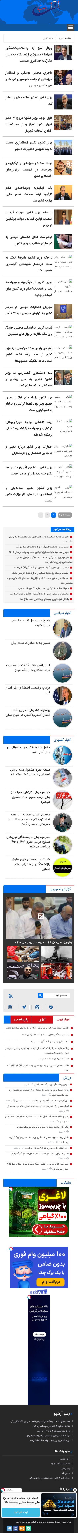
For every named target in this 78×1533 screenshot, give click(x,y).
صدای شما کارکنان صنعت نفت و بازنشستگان (49, 1478)
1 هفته (44, 1095)
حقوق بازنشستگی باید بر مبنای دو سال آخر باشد (28, 750)
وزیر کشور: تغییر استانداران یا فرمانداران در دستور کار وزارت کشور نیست (29, 494)
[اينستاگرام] (10, 1007)
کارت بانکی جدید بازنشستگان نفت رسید (50, 1042)
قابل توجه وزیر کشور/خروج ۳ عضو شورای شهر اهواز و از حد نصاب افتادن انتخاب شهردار (29, 124)
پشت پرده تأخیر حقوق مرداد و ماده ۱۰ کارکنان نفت (45, 1035)
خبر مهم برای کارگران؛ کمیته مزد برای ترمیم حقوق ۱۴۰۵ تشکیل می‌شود (30, 797)
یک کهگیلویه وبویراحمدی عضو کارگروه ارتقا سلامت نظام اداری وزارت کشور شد (29, 194)
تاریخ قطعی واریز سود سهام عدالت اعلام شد (50, 1441)
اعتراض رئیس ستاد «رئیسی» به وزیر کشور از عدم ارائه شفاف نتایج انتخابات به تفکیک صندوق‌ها (29, 355)
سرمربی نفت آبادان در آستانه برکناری (51, 1085)
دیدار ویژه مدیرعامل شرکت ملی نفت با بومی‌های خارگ (44, 942)
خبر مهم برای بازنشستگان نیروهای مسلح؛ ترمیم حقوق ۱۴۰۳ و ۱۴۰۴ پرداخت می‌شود (28, 841)
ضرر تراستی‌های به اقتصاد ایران (54, 1059)
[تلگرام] (9, 1528)
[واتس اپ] (24, 1007)
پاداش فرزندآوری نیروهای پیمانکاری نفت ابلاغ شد (44, 599)
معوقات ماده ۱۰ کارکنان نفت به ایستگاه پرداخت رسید (43, 589)
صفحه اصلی (65, 38)
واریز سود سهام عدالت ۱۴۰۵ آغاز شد (53, 1431)
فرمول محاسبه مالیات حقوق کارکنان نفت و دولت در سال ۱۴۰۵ (39, 552)
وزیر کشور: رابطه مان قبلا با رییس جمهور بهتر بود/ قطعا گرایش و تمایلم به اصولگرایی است (29, 404)
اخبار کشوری (62, 740)
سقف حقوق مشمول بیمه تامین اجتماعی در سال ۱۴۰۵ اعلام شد (30, 772)
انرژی (42, 1020)
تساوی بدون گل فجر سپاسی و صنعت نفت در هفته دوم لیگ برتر (38, 1106)
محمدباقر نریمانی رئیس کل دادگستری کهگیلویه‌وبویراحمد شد (39, 594)
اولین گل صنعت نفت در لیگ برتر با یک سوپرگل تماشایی (42, 1127)
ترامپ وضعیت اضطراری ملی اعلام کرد (28, 690)
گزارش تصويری (60, 889)
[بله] (51, 1007)
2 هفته (61, 1132)
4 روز (27, 1085)
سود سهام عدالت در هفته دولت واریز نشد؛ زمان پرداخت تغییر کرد (40, 1421)
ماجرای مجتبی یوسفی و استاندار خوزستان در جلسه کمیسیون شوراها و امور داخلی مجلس (29, 79)
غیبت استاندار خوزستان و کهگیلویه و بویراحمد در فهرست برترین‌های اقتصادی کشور (29, 170)
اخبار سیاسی (62, 613)
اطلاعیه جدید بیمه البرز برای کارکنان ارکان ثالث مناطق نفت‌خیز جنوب (37, 1028)
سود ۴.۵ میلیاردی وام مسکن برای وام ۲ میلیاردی (48, 1436)
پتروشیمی (21, 1020)
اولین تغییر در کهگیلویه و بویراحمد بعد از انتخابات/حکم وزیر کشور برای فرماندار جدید (29, 289)
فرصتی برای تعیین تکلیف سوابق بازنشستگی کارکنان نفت (41, 568)
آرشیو (58, 1414)
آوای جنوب (65, 1459)
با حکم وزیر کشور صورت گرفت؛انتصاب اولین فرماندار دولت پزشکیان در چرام (29, 219)
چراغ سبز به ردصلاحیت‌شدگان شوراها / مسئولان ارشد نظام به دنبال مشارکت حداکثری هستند (29, 55)
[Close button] (75, 1490)
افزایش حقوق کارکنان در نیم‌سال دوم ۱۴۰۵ (51, 1426)
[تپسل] (11, 1189)
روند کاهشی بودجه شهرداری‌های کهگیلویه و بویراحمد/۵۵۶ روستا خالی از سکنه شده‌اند (29, 429)
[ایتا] (37, 1007)
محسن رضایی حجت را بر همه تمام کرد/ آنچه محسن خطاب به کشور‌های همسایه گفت (29, 819)
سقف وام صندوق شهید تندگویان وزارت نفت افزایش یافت (40, 573)
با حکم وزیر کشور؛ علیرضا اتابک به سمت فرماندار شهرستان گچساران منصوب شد (29, 264)
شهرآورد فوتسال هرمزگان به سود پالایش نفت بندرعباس (42, 1101)
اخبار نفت (63, 1020)
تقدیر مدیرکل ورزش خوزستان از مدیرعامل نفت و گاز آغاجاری (40, 1154)
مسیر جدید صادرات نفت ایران (30, 643)
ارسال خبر (65, 1469)
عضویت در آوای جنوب (60, 1464)
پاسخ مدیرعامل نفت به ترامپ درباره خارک (30, 623)
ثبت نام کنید (21, 1512)
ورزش (67, 1078)
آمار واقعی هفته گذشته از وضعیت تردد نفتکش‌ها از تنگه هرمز (28, 668)
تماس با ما (65, 1473)
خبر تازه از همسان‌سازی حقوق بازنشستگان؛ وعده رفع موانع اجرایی (31, 864)
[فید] (10, 996)
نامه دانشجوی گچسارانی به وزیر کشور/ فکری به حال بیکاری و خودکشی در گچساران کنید (29, 379)
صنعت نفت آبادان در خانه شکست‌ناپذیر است (47, 1148)
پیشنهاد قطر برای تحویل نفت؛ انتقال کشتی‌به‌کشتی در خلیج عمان (28, 713)
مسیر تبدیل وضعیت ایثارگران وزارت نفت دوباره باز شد (42, 547)
